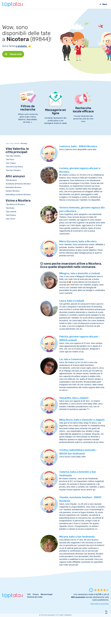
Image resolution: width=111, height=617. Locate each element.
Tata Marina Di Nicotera (15, 204)
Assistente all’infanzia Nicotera (18, 184)
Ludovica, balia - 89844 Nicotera (78, 146)
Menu (104, 4)
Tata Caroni (10, 219)
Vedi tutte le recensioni (99, 604)
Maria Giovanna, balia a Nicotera (78, 241)
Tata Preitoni (11, 215)
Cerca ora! (16, 54)
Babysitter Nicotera (13, 187)
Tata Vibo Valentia (13, 156)
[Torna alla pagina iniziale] (13, 4)
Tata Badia (10, 208)
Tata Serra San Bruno (14, 167)
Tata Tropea (11, 163)
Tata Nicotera (11, 180)
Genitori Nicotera (13, 191)
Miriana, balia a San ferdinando (77, 536)
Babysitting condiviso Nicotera (18, 194)
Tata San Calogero (13, 170)
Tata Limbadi (11, 211)
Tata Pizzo (10, 159)
